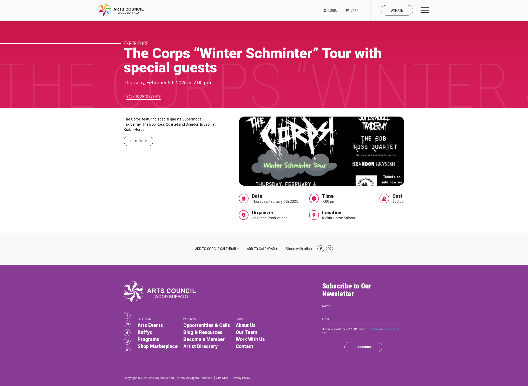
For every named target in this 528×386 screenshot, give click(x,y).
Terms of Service (391, 329)
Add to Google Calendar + (217, 249)
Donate (397, 10)
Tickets (136, 141)
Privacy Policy (372, 329)
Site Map (222, 378)
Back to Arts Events (143, 97)
